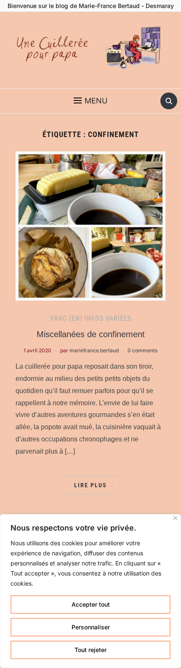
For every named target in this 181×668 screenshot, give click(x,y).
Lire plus (90, 485)
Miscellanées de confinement (91, 334)
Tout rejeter (90, 649)
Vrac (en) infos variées (90, 318)
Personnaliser (91, 627)
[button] (90, 100)
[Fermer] (175, 518)
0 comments (142, 350)
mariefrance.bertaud (94, 350)
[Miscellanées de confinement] (90, 225)
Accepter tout (91, 604)
